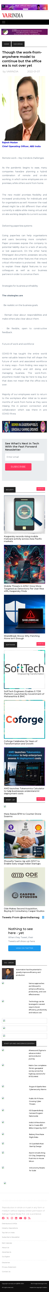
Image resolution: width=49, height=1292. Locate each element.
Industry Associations (10, 1228)
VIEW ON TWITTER (24, 948)
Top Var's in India (8, 1232)
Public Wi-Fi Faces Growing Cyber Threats (36, 1101)
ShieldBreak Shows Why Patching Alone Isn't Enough (22, 637)
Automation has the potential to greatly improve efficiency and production (29, 972)
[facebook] (4, 1218)
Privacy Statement (9, 1267)
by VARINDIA (10, 71)
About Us (5, 1247)
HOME (6, 44)
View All (41, 489)
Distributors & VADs (9, 1223)
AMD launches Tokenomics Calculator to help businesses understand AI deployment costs (24, 791)
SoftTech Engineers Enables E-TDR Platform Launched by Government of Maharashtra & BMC (24, 694)
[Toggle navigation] (3, 22)
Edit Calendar (7, 1243)
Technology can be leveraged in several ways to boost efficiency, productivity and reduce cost (38, 1007)
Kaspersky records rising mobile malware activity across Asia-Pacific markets (23, 539)
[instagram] (13, 1218)
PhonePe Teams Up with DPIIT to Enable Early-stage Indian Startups (22, 862)
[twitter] (8, 1218)
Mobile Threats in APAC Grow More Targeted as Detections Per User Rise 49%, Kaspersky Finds (24, 588)
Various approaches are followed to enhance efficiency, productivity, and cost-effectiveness (38, 988)
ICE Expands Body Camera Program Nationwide (36, 1113)
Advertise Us (6, 1252)
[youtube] (21, 1218)
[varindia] (30, 1218)
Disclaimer (6, 1262)
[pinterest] (26, 1218)
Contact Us (6, 1271)
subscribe (18, 466)
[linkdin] (17, 1218)
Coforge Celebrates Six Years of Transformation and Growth (20, 742)
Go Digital (6, 1257)
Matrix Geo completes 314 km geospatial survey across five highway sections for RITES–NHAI (37, 1070)
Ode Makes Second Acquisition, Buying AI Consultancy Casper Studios (24, 909)
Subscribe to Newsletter (11, 1237)
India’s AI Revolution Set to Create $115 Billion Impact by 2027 (38, 1125)
